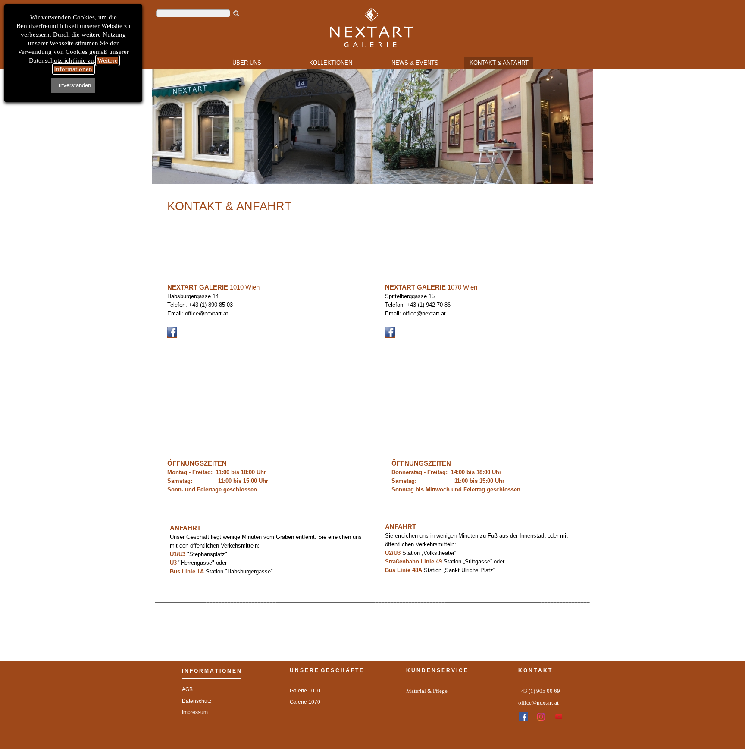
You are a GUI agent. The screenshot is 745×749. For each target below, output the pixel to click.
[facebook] (523, 716)
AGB (187, 689)
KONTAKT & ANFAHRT (499, 63)
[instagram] (541, 716)
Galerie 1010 (305, 691)
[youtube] (558, 716)
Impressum (195, 712)
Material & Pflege (427, 691)
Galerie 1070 (305, 702)
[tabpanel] (372, 150)
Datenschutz (196, 701)
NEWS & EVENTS (414, 63)
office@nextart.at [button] (538, 702)
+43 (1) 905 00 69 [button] (539, 691)
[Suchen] (237, 13)
